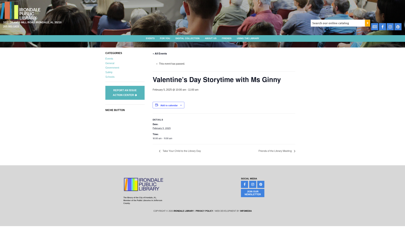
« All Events (160, 53)
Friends (226, 38)
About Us (210, 38)
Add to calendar (169, 105)
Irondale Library (184, 211)
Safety (108, 72)
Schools (110, 77)
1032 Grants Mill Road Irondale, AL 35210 (32, 22)
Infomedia (246, 211)
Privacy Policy (204, 211)
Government (112, 67)
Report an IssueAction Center (125, 92)
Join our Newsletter (253, 193)
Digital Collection (187, 38)
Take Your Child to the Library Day (181, 151)
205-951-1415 (11, 26)
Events (150, 38)
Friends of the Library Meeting (275, 151)
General (109, 63)
